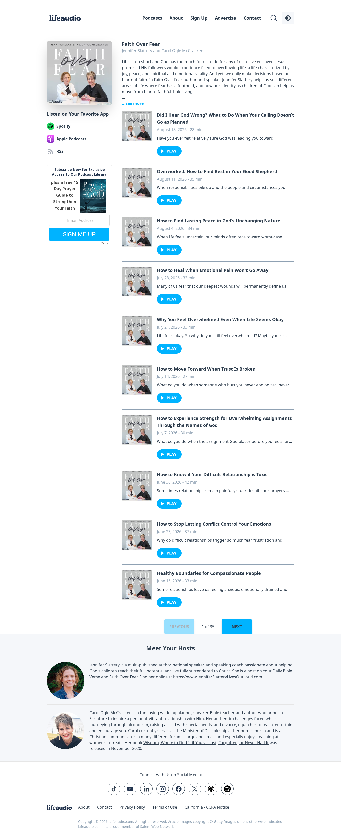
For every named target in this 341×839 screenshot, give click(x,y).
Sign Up (198, 18)
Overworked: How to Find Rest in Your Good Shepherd (217, 171)
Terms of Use (164, 807)
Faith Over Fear (123, 677)
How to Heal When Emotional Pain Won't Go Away (212, 270)
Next (237, 626)
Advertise (225, 18)
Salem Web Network (157, 826)
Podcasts (152, 18)
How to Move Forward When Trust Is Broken (206, 369)
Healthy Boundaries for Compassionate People (209, 573)
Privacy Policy (132, 807)
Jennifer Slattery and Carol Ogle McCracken (162, 50)
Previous (179, 626)
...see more (133, 103)
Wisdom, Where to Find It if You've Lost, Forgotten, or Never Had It (206, 742)
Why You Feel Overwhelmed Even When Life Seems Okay (220, 319)
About (176, 18)
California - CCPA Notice (207, 807)
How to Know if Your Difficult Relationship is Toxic (212, 474)
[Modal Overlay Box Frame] (79, 206)
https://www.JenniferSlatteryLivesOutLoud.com (217, 677)
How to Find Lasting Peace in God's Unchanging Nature (218, 221)
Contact (252, 18)
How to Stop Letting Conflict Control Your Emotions (214, 524)
